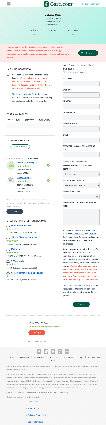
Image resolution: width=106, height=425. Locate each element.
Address (67, 101)
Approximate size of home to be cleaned (77, 167)
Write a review (20, 146)
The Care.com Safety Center (76, 285)
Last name (67, 90)
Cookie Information (35, 422)
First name (68, 79)
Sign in (82, 72)
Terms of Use (78, 234)
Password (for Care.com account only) (79, 148)
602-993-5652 (53, 25)
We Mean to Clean (24, 178)
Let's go (37, 332)
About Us (10, 357)
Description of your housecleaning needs (79, 204)
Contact (15, 211)
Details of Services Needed (75, 161)
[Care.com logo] (54, 4)
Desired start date (71, 192)
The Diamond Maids (21, 226)
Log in (85, 4)
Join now (95, 4)
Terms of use (33, 402)
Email (65, 135)
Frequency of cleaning (73, 180)
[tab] (81, 161)
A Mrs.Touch (17, 261)
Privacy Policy (68, 357)
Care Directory (24, 357)
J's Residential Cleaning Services (27, 273)
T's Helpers (16, 249)
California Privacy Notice (37, 415)
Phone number (70, 124)
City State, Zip (69, 112)
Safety (81, 357)
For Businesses (39, 357)
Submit (81, 304)
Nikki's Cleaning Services (24, 237)
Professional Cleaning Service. (29, 163)
